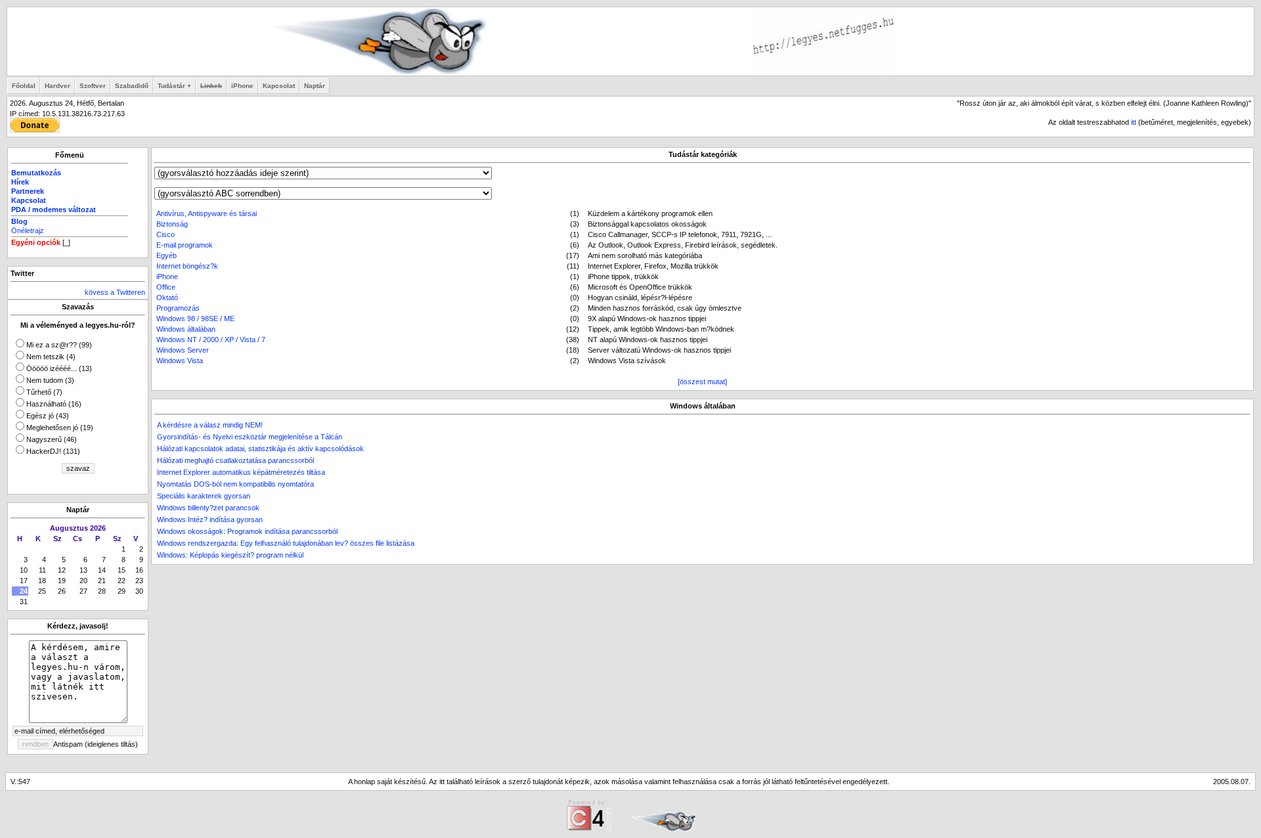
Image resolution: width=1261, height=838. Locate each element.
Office (165, 287)
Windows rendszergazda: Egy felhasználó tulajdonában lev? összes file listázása (285, 543)
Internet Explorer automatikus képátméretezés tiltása (241, 472)
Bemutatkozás (36, 173)
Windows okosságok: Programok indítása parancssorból (247, 531)
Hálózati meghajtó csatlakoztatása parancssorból (235, 460)
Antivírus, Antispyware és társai (206, 213)
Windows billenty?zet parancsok (208, 508)
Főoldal (23, 85)
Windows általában (185, 329)
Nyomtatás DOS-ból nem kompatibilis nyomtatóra (235, 484)
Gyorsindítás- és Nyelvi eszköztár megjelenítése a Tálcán (249, 437)
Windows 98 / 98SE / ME (195, 318)
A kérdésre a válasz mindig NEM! (210, 425)
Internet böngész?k (187, 266)
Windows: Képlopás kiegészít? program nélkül (230, 555)
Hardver (57, 85)
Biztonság (172, 224)
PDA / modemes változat (53, 209)
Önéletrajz (27, 230)
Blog (19, 221)
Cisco (165, 234)
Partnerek (27, 191)
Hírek (20, 182)
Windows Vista (179, 360)
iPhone (242, 85)
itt (1133, 122)
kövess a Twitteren (115, 292)
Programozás (178, 308)
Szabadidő (131, 85)
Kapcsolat (279, 85)
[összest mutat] (702, 382)
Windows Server (182, 350)
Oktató (167, 297)
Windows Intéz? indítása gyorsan (210, 519)
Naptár (314, 85)
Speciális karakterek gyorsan (203, 496)
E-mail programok (184, 245)
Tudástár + (174, 85)
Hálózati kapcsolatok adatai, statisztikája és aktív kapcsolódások (260, 448)
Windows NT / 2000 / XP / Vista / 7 (210, 339)
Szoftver (92, 85)
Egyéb (166, 255)
